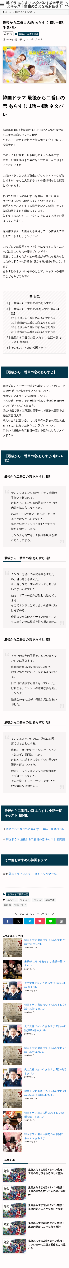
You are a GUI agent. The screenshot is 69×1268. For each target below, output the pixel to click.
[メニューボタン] (2, 4)
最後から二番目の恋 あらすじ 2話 (36, 322)
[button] (8, 921)
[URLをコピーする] (61, 921)
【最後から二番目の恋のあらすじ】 (32, 303)
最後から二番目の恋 (28, 34)
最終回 (7, 904)
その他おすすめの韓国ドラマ (28, 347)
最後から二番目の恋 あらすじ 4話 (36, 331)
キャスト (24, 899)
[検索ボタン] (66, 4)
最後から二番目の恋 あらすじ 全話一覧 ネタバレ (35, 829)
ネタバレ (37, 899)
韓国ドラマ (20, 904)
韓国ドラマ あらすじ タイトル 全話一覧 (33, 873)
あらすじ (12, 899)
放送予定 (50, 899)
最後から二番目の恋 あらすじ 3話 (36, 327)
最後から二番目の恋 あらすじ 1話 (36, 318)
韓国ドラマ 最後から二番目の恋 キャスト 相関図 (35, 839)
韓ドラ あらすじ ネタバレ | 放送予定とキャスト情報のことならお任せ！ (34, 4)
